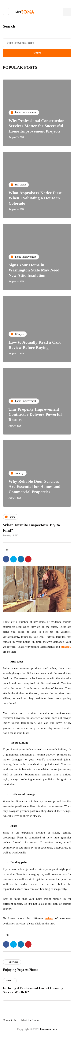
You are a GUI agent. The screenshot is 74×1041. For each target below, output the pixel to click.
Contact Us (9, 1020)
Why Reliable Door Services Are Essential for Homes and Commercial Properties (34, 486)
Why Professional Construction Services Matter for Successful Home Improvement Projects (37, 125)
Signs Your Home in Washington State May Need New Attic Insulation (34, 270)
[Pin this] (28, 559)
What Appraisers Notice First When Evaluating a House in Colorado (35, 198)
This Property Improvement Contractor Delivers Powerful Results (35, 414)
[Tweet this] (13, 559)
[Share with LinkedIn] (21, 559)
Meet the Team (30, 1020)
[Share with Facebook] (6, 559)
